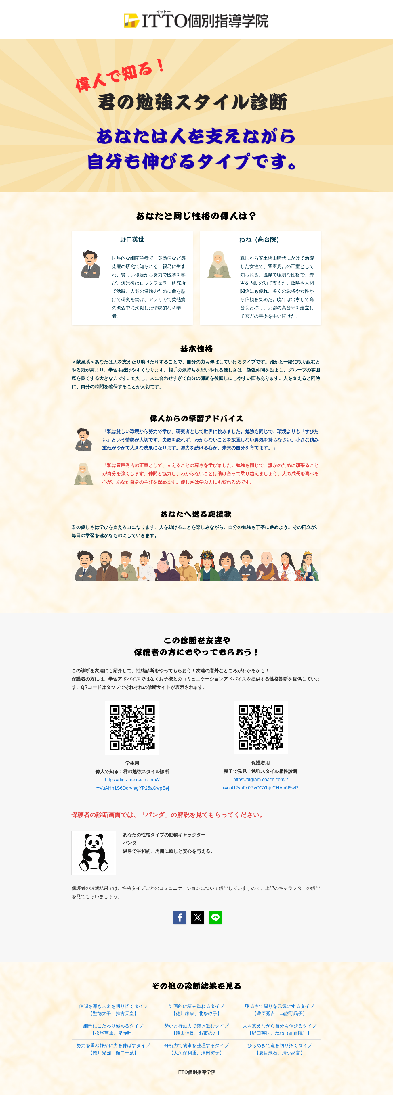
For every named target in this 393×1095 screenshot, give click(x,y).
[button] (179, 917)
